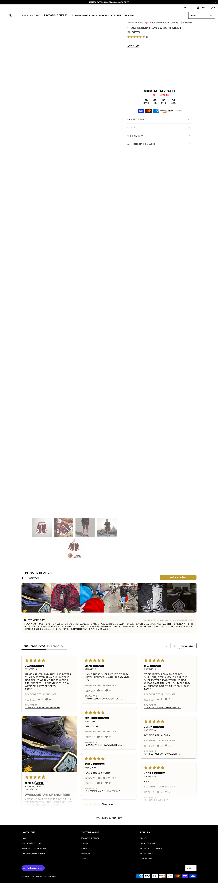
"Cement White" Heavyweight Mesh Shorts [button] (104, 745)
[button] (56, 15)
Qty (129, 75)
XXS (131, 66)
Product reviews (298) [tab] (34, 646)
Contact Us (87, 858)
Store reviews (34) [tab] (56, 646)
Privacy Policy (147, 853)
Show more (107, 804)
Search (84, 848)
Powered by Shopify (46, 876)
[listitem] (36, 598)
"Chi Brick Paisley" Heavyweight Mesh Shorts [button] (102, 791)
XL (166, 66)
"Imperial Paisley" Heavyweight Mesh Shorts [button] (42, 707)
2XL (173, 66)
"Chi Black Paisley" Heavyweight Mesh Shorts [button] (162, 707)
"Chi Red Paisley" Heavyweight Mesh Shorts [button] (161, 753)
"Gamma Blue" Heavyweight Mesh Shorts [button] (103, 698)
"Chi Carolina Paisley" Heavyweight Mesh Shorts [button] (159, 800)
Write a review (178, 577)
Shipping (85, 843)
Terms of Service (148, 843)
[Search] (211, 15)
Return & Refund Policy (152, 848)
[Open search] (165, 646)
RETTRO (31, 876)
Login (202, 7)
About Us (85, 853)
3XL (181, 66)
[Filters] (174, 646)
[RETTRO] (11, 15)
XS (138, 66)
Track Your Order (90, 838)
